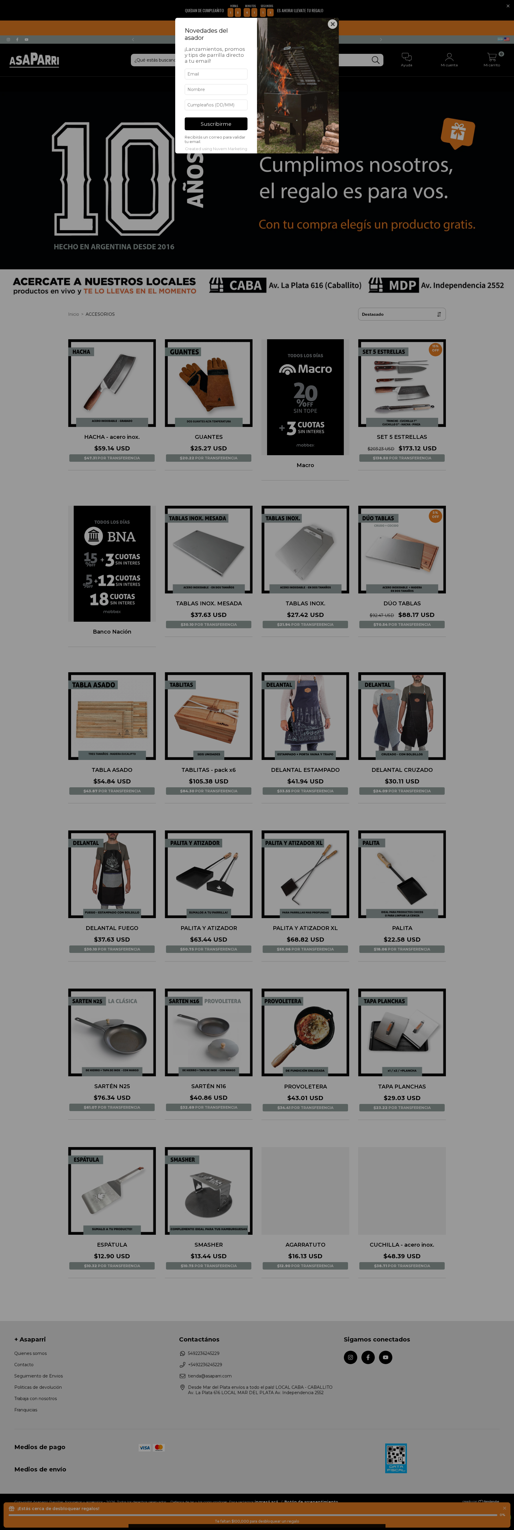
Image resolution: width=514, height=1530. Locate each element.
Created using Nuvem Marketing (216, 149)
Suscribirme (216, 124)
